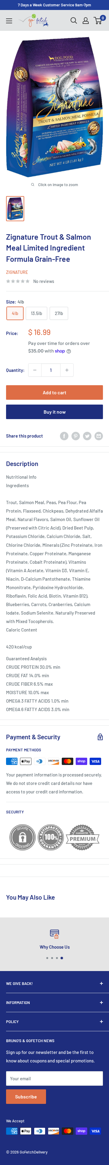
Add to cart (54, 392)
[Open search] (74, 20)
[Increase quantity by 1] (67, 370)
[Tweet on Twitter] (87, 435)
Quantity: (15, 370)
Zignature (17, 272)
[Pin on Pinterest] (75, 435)
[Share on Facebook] (64, 435)
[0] (98, 20)
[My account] (86, 20)
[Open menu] (9, 20)
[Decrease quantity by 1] (34, 370)
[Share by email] (98, 435)
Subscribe (26, 1096)
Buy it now (55, 412)
